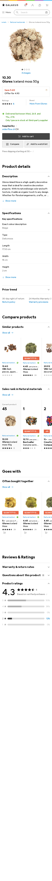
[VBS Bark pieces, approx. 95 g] (10, 358)
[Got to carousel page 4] (29, 69)
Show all (6, 332)
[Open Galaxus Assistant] (40, 5)
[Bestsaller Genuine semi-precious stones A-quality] (31, 425)
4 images (26, 73)
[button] (26, 117)
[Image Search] (46, 12)
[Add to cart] (4, 532)
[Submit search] (17, 12)
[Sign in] (32, 5)
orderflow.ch (8, 129)
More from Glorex (38, 102)
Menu (8, 12)
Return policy (8, 302)
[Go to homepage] (10, 5)
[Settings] (25, 5)
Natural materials (17, 22)
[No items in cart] (47, 5)
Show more (10, 201)
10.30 (6, 78)
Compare (14, 144)
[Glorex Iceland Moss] (31, 358)
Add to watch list (39, 144)
